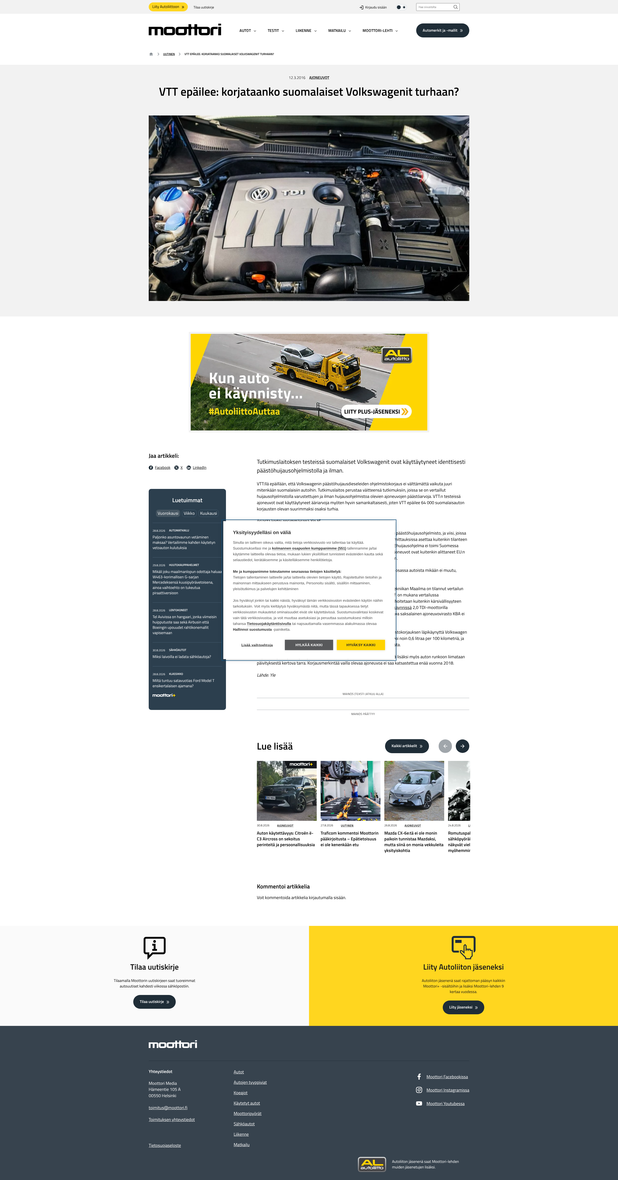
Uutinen (169, 54)
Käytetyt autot (247, 1103)
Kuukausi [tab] (208, 513)
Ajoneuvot (319, 78)
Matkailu (242, 1144)
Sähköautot (244, 1124)
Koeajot (240, 1092)
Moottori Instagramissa (448, 1090)
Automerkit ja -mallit (440, 30)
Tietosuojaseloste (165, 1145)
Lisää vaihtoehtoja (257, 645)
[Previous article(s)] (445, 746)
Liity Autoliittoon (165, 7)
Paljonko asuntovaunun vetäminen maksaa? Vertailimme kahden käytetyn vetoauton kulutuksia (184, 542)
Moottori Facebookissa (447, 1076)
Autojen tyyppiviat (250, 1082)
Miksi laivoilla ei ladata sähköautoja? (182, 657)
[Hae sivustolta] (456, 7)
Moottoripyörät (247, 1113)
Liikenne (241, 1134)
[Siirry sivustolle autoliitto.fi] (372, 1164)
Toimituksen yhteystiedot (172, 1119)
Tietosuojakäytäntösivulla (269, 624)
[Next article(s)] (462, 746)
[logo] (185, 33)
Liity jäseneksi (460, 1007)
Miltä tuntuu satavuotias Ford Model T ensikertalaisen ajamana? (183, 683)
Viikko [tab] (189, 513)
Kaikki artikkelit (404, 746)
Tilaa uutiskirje (204, 7)
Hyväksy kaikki (361, 645)
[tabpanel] (187, 612)
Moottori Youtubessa (446, 1103)
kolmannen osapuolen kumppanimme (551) (309, 548)
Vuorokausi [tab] (168, 513)
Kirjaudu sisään (376, 7)
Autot (239, 1072)
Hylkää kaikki (309, 645)
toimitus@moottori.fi (168, 1108)
